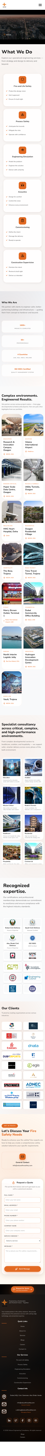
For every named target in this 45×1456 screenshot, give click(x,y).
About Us (22, 1331)
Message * (8, 1246)
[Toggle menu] (40, 5)
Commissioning (22, 1378)
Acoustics (22, 1374)
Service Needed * (11, 1236)
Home (22, 1326)
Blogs (22, 1340)
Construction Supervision (22, 1383)
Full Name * (9, 1195)
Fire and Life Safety (22, 1360)
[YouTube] (35, 1420)
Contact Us (22, 1349)
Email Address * (11, 1205)
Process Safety (22, 1365)
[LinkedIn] (9, 1420)
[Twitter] (15, 1420)
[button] (22, 90)
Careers (22, 1345)
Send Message (24, 1269)
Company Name (10, 1226)
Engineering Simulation (22, 1369)
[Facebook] (22, 1420)
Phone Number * (11, 1216)
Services (22, 1335)
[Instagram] (29, 1420)
